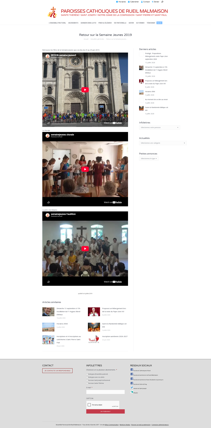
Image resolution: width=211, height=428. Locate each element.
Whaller (135, 393)
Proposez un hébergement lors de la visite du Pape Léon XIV (114, 310)
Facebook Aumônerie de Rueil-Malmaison (145, 375)
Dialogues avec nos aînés (96, 377)
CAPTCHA (89, 398)
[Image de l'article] (48, 311)
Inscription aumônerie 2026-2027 (115, 336)
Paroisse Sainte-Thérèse (96, 383)
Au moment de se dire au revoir (156, 99)
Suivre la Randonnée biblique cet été (114, 325)
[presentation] (103, 405)
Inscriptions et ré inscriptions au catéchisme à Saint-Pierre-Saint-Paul (69, 339)
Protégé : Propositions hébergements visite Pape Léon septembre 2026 (156, 56)
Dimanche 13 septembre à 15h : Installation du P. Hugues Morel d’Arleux (69, 311)
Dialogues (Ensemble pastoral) (98, 374)
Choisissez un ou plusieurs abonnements (101, 370)
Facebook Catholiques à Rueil (142, 370)
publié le (85, 293)
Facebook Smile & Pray (140, 384)
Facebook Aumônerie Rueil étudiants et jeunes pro (148, 380)
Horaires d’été (62, 324)
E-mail (89, 388)
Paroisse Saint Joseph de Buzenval (99, 380)
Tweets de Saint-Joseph (139, 388)
